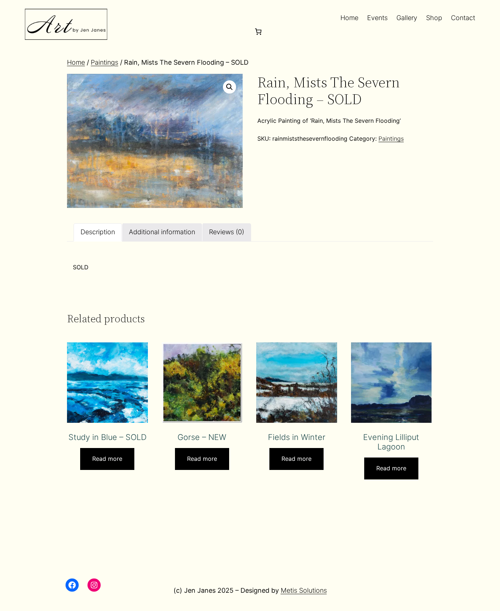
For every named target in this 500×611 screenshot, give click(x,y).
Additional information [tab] (162, 232)
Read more (107, 458)
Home (76, 62)
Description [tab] (98, 232)
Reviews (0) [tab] (226, 232)
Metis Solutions (304, 590)
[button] (229, 87)
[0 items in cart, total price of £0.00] (258, 31)
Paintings (104, 62)
